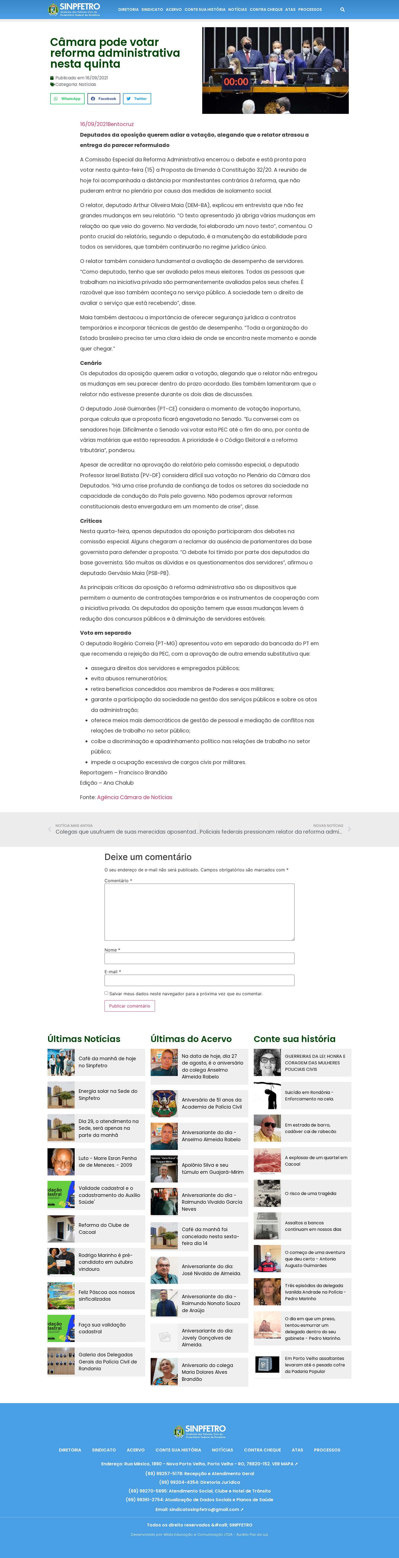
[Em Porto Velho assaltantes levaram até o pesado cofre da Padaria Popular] (267, 1364)
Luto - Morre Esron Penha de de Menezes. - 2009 (108, 1162)
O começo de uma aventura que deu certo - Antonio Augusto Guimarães (315, 1259)
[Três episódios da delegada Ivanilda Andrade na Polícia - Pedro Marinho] (267, 1291)
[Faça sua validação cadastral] (61, 1328)
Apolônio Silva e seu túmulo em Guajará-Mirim (213, 1168)
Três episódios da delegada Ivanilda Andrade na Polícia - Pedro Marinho (315, 1292)
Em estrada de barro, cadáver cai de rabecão (310, 1128)
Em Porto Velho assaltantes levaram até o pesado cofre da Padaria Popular (315, 1365)
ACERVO (174, 9)
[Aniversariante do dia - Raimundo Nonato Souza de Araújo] (164, 1302)
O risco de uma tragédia (310, 1193)
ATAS (290, 9)
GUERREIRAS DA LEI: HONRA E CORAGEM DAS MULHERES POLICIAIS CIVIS (315, 1062)
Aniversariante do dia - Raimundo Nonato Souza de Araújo (211, 1303)
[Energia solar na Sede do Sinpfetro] (61, 1095)
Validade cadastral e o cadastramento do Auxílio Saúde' (109, 1195)
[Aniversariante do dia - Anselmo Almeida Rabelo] (164, 1136)
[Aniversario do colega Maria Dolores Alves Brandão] (164, 1371)
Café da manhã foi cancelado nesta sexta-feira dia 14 (210, 1236)
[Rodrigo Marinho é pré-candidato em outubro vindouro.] (61, 1261)
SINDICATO (152, 9)
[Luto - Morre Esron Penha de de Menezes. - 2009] (61, 1161)
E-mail (112, 971)
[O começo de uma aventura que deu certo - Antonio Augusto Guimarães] (267, 1258)
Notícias (87, 84)
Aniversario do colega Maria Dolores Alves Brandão (207, 1372)
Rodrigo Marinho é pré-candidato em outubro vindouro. (106, 1262)
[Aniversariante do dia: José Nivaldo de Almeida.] (164, 1270)
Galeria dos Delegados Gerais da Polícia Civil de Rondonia (108, 1361)
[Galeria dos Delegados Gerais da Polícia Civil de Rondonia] (61, 1361)
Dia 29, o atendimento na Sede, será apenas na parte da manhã (109, 1128)
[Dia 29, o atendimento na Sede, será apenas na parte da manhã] (61, 1127)
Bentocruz (121, 124)
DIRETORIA (128, 9)
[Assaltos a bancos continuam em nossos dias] (267, 1226)
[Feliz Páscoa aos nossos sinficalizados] (61, 1295)
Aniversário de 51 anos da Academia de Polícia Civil (212, 1103)
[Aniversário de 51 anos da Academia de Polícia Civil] (164, 1103)
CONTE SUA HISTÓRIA (205, 9)
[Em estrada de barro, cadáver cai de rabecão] (267, 1128)
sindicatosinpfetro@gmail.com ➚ (206, 1509)
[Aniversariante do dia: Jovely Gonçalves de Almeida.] (164, 1337)
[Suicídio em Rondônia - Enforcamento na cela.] (267, 1095)
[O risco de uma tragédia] (267, 1193)
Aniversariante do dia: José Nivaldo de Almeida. (211, 1270)
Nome (112, 950)
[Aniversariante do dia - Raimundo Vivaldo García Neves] (164, 1201)
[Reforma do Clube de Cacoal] (61, 1229)
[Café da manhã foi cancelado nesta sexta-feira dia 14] (164, 1235)
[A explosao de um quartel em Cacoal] (267, 1160)
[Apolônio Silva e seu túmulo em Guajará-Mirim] (164, 1168)
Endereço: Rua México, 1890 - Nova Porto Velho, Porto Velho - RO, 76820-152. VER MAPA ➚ (199, 1464)
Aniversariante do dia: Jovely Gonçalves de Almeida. (207, 1338)
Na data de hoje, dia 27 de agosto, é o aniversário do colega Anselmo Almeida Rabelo (212, 1066)
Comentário (118, 880)
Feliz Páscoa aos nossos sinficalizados (107, 1296)
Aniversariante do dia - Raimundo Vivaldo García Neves (212, 1202)
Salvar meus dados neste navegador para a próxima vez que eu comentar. (185, 993)
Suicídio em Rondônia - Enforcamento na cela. (309, 1095)
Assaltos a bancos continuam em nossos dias (313, 1226)
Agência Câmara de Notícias (134, 797)
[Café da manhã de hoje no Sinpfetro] (61, 1062)
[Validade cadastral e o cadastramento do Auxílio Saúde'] (61, 1194)
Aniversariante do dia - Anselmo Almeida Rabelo (211, 1136)
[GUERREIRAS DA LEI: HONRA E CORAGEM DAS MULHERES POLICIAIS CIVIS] (267, 1062)
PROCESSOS (310, 9)
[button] (67, 98)
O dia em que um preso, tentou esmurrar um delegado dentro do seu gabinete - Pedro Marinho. (313, 1328)
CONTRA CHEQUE (266, 9)
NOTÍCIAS (237, 9)
